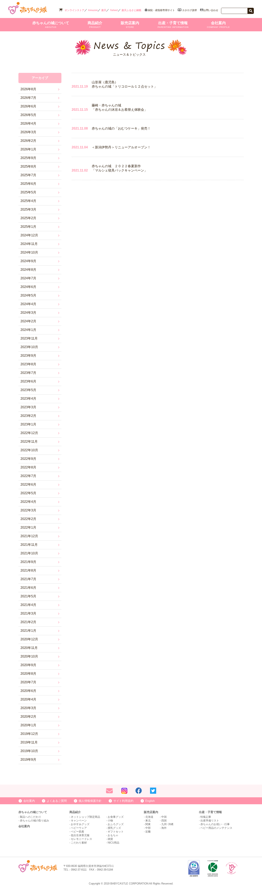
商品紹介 (95, 24)
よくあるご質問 (57, 800)
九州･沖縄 (167, 824)
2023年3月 (28, 407)
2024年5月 (28, 295)
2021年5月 (28, 596)
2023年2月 (28, 415)
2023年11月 (29, 338)
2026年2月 (28, 140)
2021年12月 (29, 536)
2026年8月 (28, 89)
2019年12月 (29, 733)
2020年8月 (28, 673)
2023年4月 (28, 398)
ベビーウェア (79, 827)
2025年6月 (28, 183)
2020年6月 (28, 691)
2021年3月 (28, 613)
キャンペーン (79, 820)
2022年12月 (29, 433)
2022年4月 (28, 501)
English (150, 800)
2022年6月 (28, 484)
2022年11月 (29, 441)
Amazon (93, 10)
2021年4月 (28, 605)
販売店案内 (130, 24)
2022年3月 (28, 510)
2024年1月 (28, 330)
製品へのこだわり (30, 816)
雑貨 (110, 838)
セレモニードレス (81, 838)
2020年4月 (28, 699)
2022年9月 (28, 458)
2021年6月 (28, 587)
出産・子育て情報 (173, 24)
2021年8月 (28, 570)
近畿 (148, 831)
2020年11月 (29, 648)
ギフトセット (116, 831)
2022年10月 (29, 450)
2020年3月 (28, 708)
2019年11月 (29, 742)
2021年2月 (28, 622)
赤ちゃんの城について (50, 24)
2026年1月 (28, 149)
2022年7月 (28, 476)
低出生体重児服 (80, 835)
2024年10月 (29, 252)
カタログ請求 (189, 10)
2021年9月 (28, 562)
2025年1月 (28, 226)
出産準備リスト (209, 820)
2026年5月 (28, 115)
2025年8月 (28, 166)
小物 (110, 820)
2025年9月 (28, 158)
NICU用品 (113, 842)
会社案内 (218, 24)
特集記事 (205, 816)
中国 (164, 816)
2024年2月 (28, 321)
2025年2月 (28, 218)
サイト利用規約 (123, 800)
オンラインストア (74, 10)
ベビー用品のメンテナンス (216, 827)
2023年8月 (28, 364)
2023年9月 (28, 355)
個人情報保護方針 (90, 800)
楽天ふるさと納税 (131, 10)
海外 (164, 827)
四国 (164, 820)
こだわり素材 (79, 842)
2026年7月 (28, 97)
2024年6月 (28, 287)
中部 (148, 827)
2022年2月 (28, 519)
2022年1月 (28, 527)
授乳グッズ (114, 827)
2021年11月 (29, 544)
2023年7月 (28, 372)
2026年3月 (28, 132)
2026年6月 (28, 106)
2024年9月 (28, 261)
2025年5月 (28, 192)
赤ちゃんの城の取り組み (34, 820)
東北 (148, 820)
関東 (148, 824)
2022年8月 (28, 467)
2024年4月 (28, 304)
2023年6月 (28, 381)
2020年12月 (29, 639)
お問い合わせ (210, 10)
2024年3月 (28, 312)
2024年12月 (29, 235)
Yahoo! (114, 10)
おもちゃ (113, 835)
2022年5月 (28, 493)
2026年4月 (28, 123)
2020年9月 (28, 665)
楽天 (103, 10)
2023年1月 (28, 424)
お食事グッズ (116, 816)
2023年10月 (29, 347)
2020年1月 (28, 725)
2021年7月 (28, 579)
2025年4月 (28, 201)
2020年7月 (28, 682)
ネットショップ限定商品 (85, 816)
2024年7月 (28, 278)
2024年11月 (29, 244)
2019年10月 (29, 751)
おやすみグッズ (80, 824)
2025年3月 (28, 209)
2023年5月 (28, 390)
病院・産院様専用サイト (161, 10)
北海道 (149, 816)
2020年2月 (28, 716)
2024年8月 (28, 269)
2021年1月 (28, 630)
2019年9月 (28, 759)
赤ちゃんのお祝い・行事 (215, 824)
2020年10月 (29, 656)
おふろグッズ (116, 824)
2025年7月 (28, 175)
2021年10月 (29, 553)
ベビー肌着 (77, 831)
